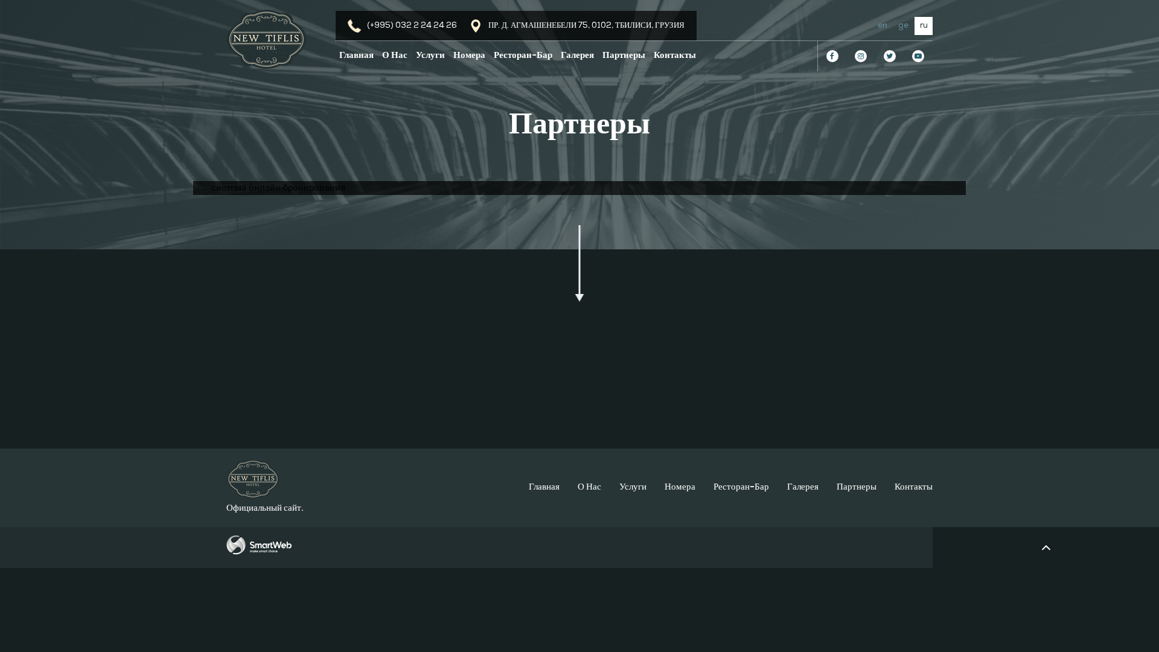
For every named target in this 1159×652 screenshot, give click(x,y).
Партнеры (623, 55)
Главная (356, 55)
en (882, 26)
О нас (394, 55)
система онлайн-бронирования (278, 187)
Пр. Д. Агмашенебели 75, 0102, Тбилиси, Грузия (586, 26)
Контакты (675, 55)
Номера (469, 55)
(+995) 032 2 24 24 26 (412, 26)
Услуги (430, 55)
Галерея (577, 55)
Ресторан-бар (523, 55)
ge (903, 26)
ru (924, 26)
